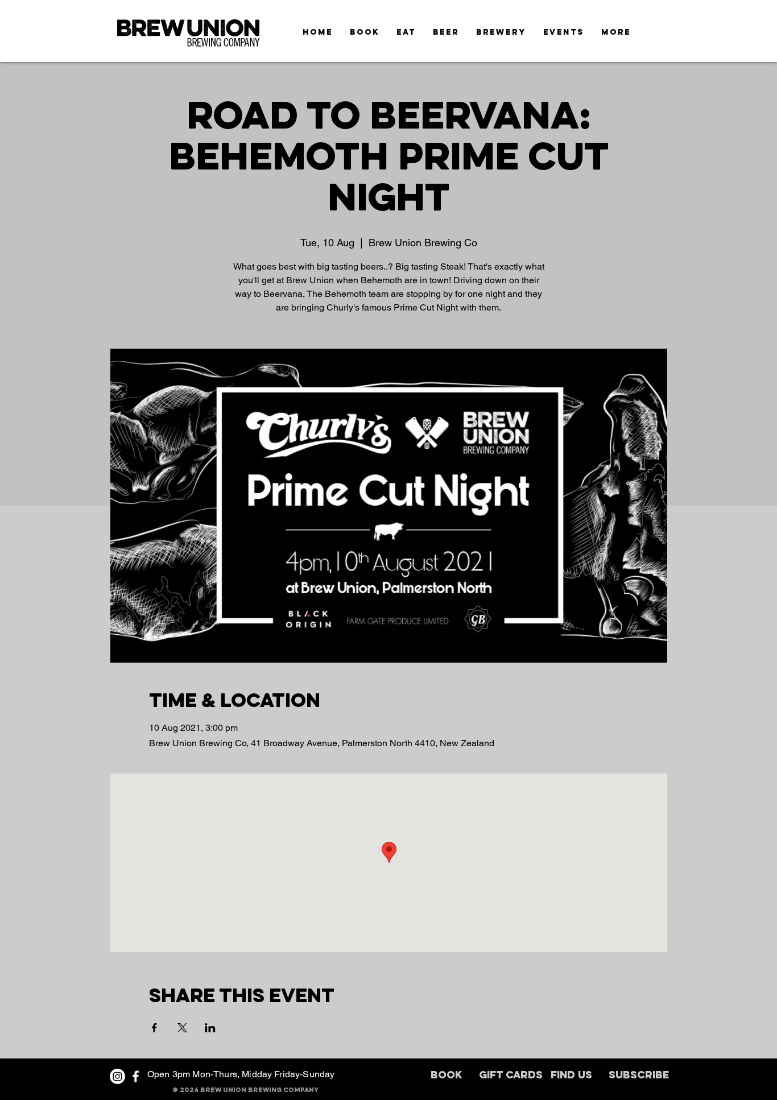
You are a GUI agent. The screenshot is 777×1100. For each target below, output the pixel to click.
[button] (616, 32)
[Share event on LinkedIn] (210, 1027)
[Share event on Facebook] (154, 1027)
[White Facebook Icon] (135, 1076)
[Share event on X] (182, 1027)
